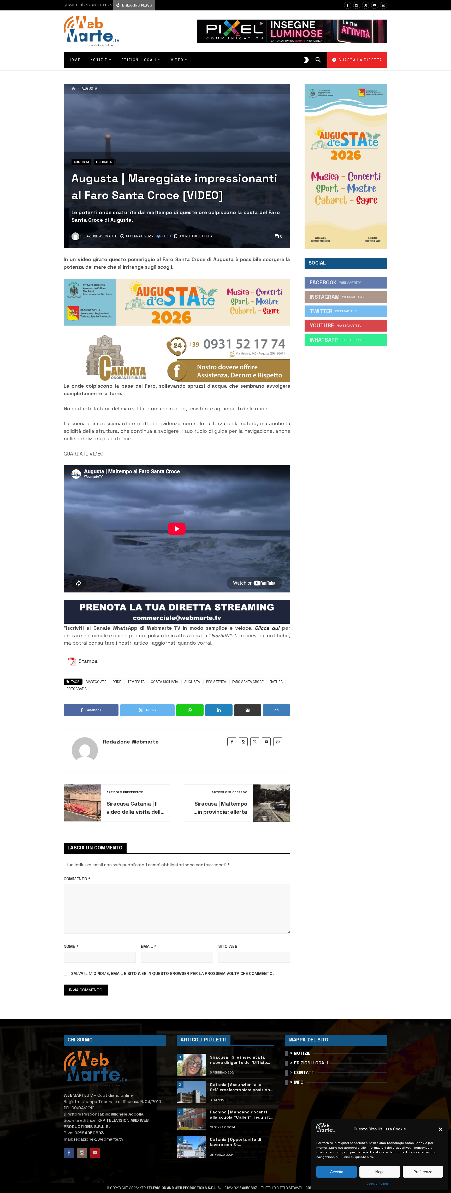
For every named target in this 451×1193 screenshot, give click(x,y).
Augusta (89, 89)
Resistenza (216, 682)
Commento (77, 879)
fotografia (77, 689)
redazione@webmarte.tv (98, 1139)
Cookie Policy (377, 1184)
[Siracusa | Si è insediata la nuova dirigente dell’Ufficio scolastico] (191, 1065)
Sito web (227, 946)
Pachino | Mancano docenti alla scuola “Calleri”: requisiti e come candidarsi (240, 1115)
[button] (440, 1129)
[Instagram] (356, 5)
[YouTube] (374, 5)
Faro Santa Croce (248, 682)
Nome (71, 946)
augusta (192, 682)
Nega (379, 1172)
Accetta (336, 1172)
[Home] (73, 88)
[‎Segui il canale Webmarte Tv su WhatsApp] (383, 5)
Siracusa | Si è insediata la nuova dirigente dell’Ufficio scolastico (238, 1060)
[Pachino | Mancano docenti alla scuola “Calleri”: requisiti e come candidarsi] (191, 1119)
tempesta (136, 682)
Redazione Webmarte (131, 741)
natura (276, 682)
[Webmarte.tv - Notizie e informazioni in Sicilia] (91, 31)
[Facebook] (347, 5)
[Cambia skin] (306, 60)
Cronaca (104, 162)
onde (116, 682)
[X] (365, 5)
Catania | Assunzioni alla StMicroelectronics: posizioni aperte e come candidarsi (240, 1087)
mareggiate (96, 682)
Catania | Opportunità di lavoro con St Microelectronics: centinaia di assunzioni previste (241, 1142)
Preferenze (422, 1172)
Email (148, 946)
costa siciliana (164, 682)
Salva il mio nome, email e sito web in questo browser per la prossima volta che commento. (172, 973)
